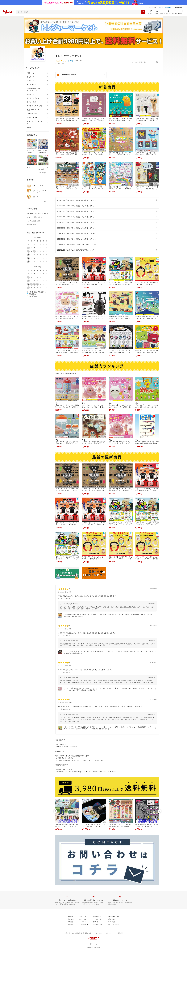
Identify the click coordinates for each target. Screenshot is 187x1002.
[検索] (143, 12)
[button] (179, 7)
